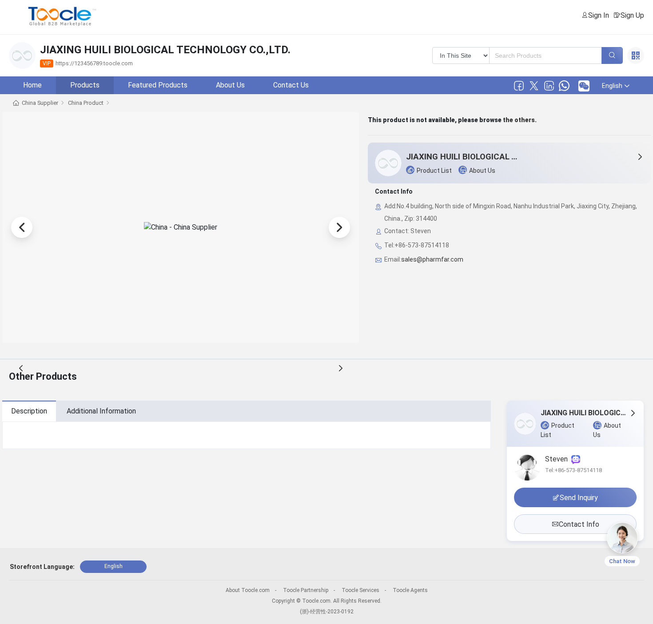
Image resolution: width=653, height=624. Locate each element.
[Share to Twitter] (534, 85)
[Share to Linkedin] (549, 85)
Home (32, 85)
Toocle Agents (410, 590)
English (113, 566)
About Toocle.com (248, 590)
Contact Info (579, 524)
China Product (86, 102)
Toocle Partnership (305, 590)
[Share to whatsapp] (564, 85)
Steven (558, 459)
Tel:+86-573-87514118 (573, 470)
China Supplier (40, 102)
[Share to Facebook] (519, 85)
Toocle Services (360, 590)
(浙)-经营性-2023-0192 (327, 611)
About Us (230, 85)
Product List (434, 170)
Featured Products (157, 85)
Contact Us (291, 85)
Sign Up (632, 15)
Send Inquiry (579, 497)
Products (85, 85)
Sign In (598, 15)
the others (519, 119)
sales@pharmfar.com (432, 259)
